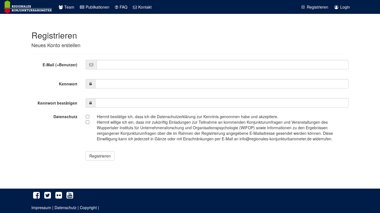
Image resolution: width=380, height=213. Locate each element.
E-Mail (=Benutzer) (60, 64)
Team (69, 7)
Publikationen (97, 7)
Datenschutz (65, 116)
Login (345, 7)
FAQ (123, 7)
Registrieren (317, 7)
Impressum (41, 207)
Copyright (88, 207)
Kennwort (68, 84)
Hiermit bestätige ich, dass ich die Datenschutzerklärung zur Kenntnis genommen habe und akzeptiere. (187, 116)
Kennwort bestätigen (57, 103)
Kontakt (145, 7)
